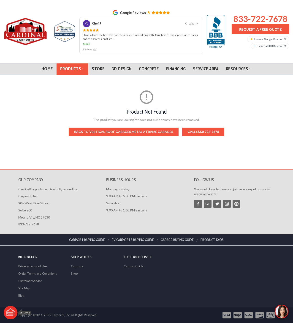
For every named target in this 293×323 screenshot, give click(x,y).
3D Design (122, 68)
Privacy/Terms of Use (32, 266)
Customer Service (30, 281)
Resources (237, 68)
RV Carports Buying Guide (133, 240)
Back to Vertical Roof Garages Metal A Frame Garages (123, 132)
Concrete (149, 68)
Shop (74, 273)
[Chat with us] (281, 311)
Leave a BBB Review (270, 46)
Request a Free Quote (260, 29)
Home (47, 68)
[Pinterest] (236, 204)
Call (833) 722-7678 (203, 132)
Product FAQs (212, 240)
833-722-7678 (260, 18)
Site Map (24, 288)
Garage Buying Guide (177, 240)
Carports (77, 266)
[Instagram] (227, 204)
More (86, 44)
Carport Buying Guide (87, 240)
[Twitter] (217, 204)
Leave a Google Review (268, 39)
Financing (176, 68)
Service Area (206, 68)
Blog (21, 295)
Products (70, 68)
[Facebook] (198, 204)
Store (98, 68)
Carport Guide (133, 266)
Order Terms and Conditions (37, 273)
